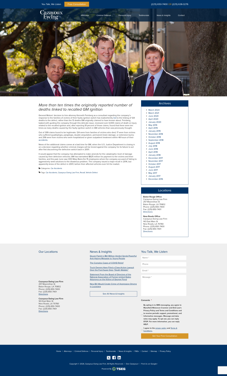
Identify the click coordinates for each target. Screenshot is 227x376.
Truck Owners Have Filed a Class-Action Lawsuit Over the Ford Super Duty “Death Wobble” (112, 268)
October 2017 (154, 164)
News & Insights (164, 15)
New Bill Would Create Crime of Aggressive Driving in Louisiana (113, 285)
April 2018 (153, 152)
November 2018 (155, 134)
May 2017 (152, 173)
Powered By (107, 369)
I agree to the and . (160, 329)
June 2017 (153, 170)
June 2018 (153, 149)
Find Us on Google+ (149, 364)
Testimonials (144, 15)
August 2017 (154, 167)
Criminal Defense (104, 15)
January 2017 (154, 176)
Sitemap (154, 351)
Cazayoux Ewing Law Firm (68, 172)
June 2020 (153, 116)
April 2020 (153, 119)
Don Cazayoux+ (132, 364)
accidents (43, 140)
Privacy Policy (165, 351)
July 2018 (152, 146)
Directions (148, 212)
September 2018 (155, 140)
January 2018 (154, 155)
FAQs (137, 351)
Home (58, 351)
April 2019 (153, 128)
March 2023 (153, 110)
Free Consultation (77, 4)
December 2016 (155, 179)
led (114, 118)
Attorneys (85, 15)
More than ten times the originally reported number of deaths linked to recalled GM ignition (85, 107)
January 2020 (154, 122)
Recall (82, 172)
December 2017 (155, 158)
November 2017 (155, 161)
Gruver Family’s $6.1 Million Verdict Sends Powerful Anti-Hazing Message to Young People (113, 257)
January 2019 (154, 131)
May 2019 (152, 125)
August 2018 (154, 143)
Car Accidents (56, 168)
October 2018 (154, 137)
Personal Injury (124, 15)
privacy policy (160, 328)
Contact (181, 15)
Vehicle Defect (92, 172)
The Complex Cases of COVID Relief (106, 263)
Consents (146, 300)
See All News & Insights (113, 294)
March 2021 (153, 113)
